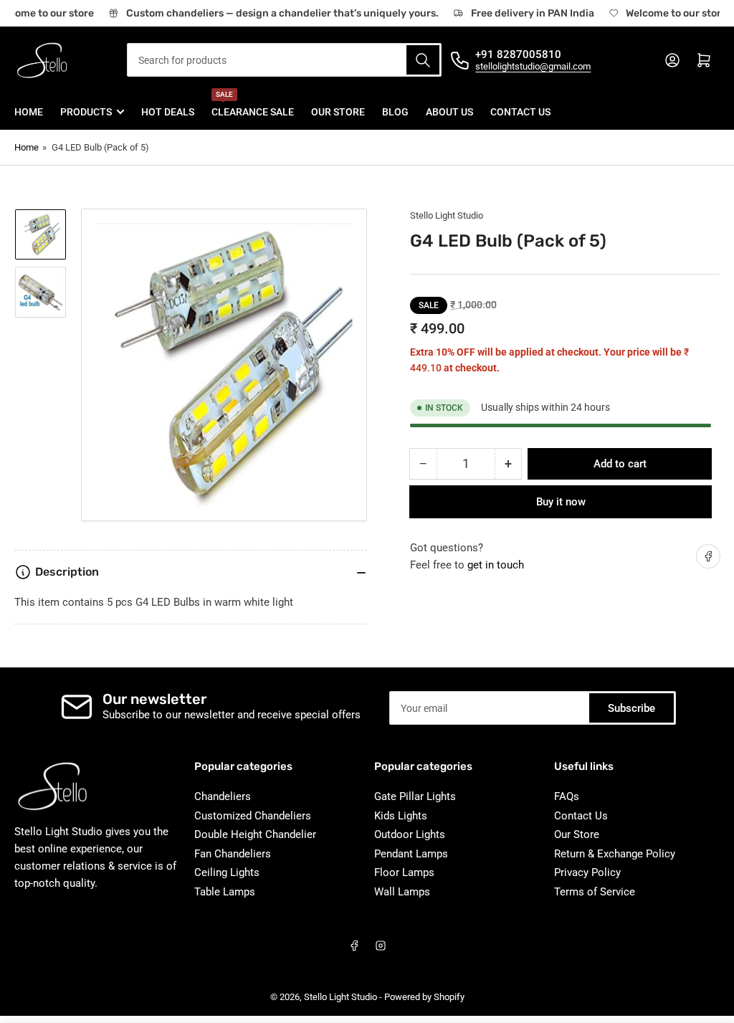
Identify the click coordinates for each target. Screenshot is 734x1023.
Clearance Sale (252, 106)
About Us (449, 112)
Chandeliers (222, 796)
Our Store (338, 112)
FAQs (566, 796)
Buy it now (561, 501)
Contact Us (520, 112)
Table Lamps (224, 891)
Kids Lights (400, 815)
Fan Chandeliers (232, 853)
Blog (395, 112)
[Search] (423, 60)
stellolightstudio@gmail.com (533, 66)
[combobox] (284, 60)
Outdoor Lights (409, 834)
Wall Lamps (402, 891)
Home (28, 112)
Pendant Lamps (411, 853)
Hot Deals (167, 112)
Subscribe (631, 708)
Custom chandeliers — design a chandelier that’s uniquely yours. (278, 13)
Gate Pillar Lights (415, 796)
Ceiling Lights (226, 872)
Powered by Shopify (424, 996)
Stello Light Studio (446, 215)
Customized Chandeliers (252, 815)
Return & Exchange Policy (614, 853)
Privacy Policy (587, 872)
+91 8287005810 (518, 54)
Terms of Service (594, 891)
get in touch (495, 564)
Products (86, 112)
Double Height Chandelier (255, 834)
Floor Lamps (404, 872)
